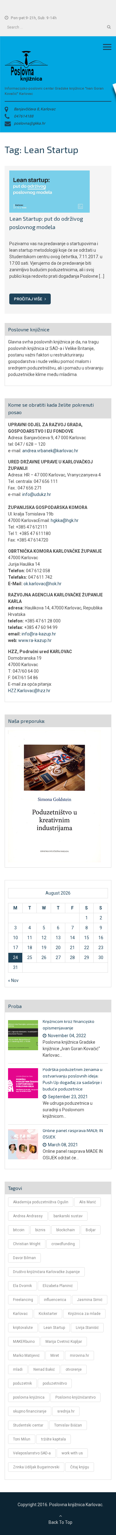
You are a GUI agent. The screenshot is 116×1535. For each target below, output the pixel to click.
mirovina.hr (79, 1355)
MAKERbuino (24, 1341)
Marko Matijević (26, 1355)
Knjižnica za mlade (84, 1314)
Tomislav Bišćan (68, 1425)
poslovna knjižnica (29, 1397)
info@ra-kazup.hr (39, 633)
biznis (40, 1230)
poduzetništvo (55, 1383)
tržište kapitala (53, 1439)
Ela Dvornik (22, 1286)
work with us (72, 1453)
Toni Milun (21, 1439)
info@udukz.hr (36, 494)
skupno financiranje (29, 1411)
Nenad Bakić (44, 1369)
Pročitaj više (28, 299)
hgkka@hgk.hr (65, 520)
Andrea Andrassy (28, 1216)
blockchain (65, 1230)
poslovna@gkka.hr (29, 123)
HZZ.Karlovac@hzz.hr (29, 690)
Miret (54, 1355)
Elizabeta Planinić (58, 1286)
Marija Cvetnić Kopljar (63, 1341)
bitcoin (18, 1230)
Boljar (91, 1230)
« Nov (13, 980)
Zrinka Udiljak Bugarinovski (36, 1467)
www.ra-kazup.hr (35, 640)
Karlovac (20, 1314)
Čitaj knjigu (79, 1467)
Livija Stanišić (87, 1327)
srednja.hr (66, 1411)
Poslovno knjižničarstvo (75, 1397)
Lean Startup (54, 1327)
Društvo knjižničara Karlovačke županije (46, 1272)
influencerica (55, 1300)
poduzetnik (22, 1383)
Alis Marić (87, 1202)
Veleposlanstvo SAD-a (32, 1453)
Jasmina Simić (89, 1300)
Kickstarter (48, 1314)
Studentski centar (28, 1425)
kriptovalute (23, 1327)
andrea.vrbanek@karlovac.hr (50, 450)
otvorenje (74, 1369)
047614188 (23, 116)
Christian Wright (27, 1244)
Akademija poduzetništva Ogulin (40, 1202)
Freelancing (23, 1300)
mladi (18, 1369)
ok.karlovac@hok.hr (43, 583)
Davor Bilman (24, 1258)
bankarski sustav (68, 1216)
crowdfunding (63, 1244)
